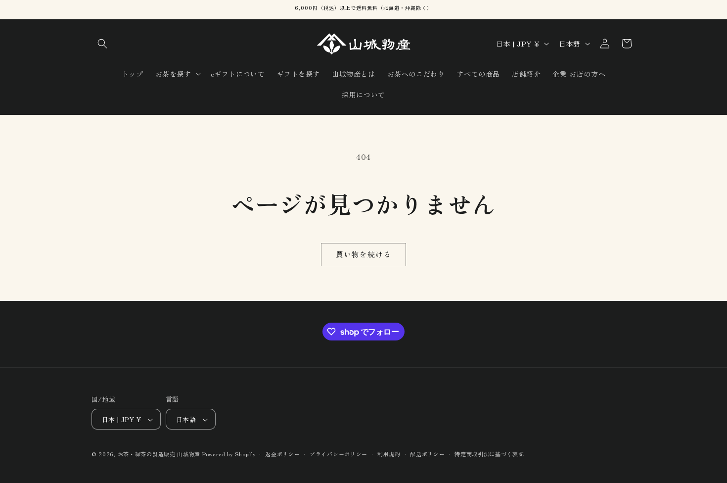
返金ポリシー (282, 454)
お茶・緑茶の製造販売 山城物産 (159, 454)
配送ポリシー (427, 454)
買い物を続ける (363, 254)
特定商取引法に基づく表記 (489, 454)
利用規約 (389, 454)
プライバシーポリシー (338, 454)
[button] (102, 43)
